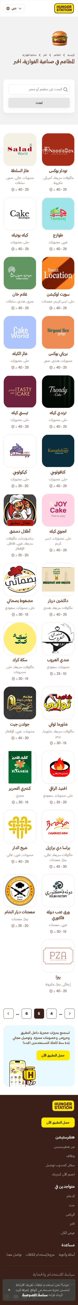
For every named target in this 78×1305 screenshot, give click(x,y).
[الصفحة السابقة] (70, 1014)
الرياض (70, 1214)
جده (72, 1205)
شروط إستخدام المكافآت (40, 1254)
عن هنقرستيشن (64, 1146)
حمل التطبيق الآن (53, 1055)
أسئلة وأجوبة (67, 1254)
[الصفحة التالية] (9, 1014)
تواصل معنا (14, 1254)
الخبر (45, 55)
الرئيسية (71, 55)
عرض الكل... (67, 1233)
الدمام (71, 1196)
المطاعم (57, 55)
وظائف (70, 1156)
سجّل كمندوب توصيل (60, 1165)
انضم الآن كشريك (63, 1174)
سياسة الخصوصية (35, 1295)
